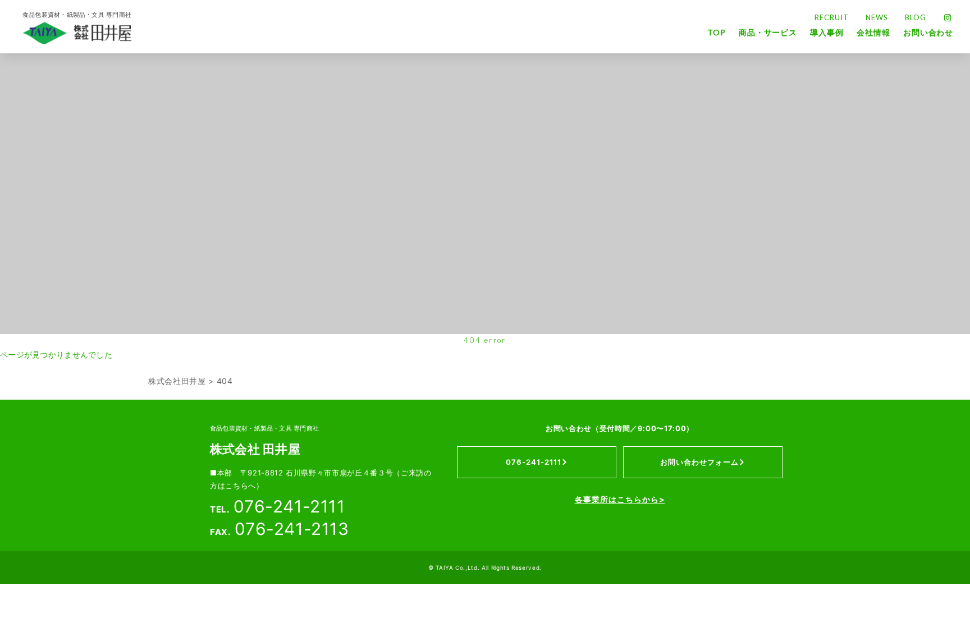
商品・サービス (768, 32)
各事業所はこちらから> (620, 499)
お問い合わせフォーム (699, 461)
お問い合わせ (928, 32)
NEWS (877, 17)
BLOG (915, 17)
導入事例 (826, 32)
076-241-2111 (533, 461)
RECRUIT (832, 17)
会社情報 (873, 32)
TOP (716, 32)
